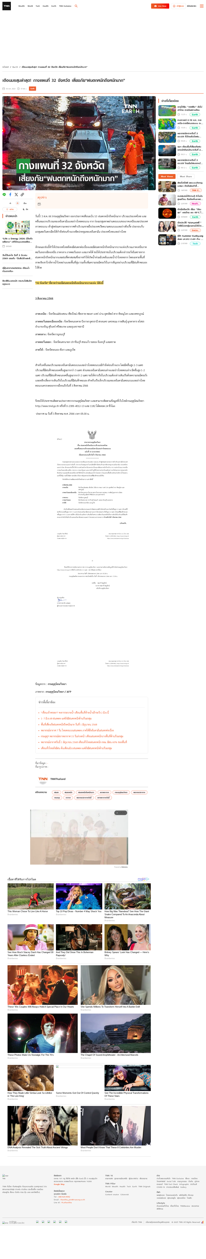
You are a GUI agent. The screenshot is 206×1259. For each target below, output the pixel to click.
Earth (15, 67)
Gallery (183, 1187)
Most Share (186, 176)
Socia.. (195, 230)
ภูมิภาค (197, 1181)
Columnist (124, 1194)
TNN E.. (196, 190)
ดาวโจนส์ (193, 1184)
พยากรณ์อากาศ (139, 792)
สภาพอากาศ (104, 792)
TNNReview (185, 1206)
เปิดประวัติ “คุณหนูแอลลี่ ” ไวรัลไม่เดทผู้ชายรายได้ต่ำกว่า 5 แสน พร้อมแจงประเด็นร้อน (190, 224)
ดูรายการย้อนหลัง (120, 1178)
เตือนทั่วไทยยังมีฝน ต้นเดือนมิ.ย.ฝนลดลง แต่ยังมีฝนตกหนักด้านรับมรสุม (76, 748)
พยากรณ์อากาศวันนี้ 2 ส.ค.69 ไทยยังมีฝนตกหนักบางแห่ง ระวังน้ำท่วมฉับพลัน (190, 161)
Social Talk (171, 1181)
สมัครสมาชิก (191, 6)
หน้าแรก (5, 67)
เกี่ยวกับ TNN (137, 1222)
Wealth (115, 1186)
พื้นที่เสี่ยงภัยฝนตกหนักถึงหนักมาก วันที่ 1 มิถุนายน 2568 (69, 724)
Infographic (184, 1184)
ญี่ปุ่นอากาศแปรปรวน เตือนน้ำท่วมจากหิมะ (16, 269)
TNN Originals (144, 1186)
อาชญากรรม (182, 1181)
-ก (10, 203)
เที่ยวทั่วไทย (174, 1206)
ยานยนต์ (160, 1184)
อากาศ (68, 797)
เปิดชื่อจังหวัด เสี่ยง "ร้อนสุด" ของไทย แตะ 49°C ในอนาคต (190, 211)
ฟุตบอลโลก (181, 1198)
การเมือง (194, 1178)
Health (122, 1186)
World (107, 1186)
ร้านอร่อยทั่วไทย (163, 1206)
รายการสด (109, 1178)
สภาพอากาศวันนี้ (103, 797)
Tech (195, 243)
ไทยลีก (189, 1198)
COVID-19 (161, 1187)
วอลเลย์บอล (161, 1198)
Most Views (167, 176)
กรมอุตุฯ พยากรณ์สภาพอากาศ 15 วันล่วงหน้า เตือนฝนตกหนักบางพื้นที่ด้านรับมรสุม (82, 736)
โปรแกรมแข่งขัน (172, 1195)
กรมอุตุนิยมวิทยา (121, 792)
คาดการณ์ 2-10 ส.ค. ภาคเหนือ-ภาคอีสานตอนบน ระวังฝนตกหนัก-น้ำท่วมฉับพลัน (190, 121)
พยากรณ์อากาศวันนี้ (84, 797)
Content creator (112, 1194)
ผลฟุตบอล (161, 1195)
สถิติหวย (160, 1208)
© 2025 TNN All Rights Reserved (186, 1222)
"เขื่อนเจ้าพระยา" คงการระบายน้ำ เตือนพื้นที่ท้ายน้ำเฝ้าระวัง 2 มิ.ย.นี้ (75, 712)
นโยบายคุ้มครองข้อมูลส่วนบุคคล (157, 1222)
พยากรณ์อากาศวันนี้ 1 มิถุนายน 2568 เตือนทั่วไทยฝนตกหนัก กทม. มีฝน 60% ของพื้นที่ (84, 742)
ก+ (25, 203)
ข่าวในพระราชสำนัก (163, 1178)
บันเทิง (190, 1181)
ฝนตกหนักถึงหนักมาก (86, 792)
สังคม (187, 1178)
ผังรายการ (143, 1178)
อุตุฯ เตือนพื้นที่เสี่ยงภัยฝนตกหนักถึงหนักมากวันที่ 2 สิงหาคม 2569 (189, 148)
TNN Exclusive (178, 1178)
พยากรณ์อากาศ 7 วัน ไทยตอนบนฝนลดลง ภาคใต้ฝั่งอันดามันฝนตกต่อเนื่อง (77, 730)
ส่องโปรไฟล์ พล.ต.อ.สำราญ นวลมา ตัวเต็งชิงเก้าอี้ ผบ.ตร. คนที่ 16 (189, 184)
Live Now (162, 6)
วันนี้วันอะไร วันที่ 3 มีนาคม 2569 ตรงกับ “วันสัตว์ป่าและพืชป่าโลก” (16, 257)
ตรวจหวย (195, 1206)
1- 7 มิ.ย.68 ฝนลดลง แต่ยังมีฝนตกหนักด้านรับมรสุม (66, 718)
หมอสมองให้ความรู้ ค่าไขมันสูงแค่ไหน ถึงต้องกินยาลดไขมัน (190, 197)
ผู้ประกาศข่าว (133, 1178)
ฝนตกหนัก (68, 792)
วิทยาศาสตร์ (161, 1181)
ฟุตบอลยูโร (171, 1198)
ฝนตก (56, 792)
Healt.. (195, 203)
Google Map (59, 1184)
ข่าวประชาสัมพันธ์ (172, 1187)
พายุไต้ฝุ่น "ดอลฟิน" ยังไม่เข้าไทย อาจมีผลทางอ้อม (189, 108)
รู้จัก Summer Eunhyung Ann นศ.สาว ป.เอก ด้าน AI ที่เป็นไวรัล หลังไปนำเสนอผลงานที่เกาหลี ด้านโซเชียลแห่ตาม (190, 237)
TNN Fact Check (171, 1184)
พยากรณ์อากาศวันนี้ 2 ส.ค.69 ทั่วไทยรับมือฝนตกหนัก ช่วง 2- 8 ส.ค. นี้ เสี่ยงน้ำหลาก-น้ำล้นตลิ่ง (189, 135)
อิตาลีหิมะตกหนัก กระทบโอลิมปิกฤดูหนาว (17, 282)
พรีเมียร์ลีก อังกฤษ (186, 1195)
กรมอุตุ (57, 797)
